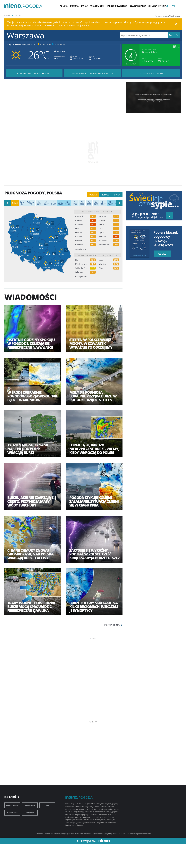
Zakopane (79, 272)
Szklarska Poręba (81, 268)
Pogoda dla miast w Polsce (97, 211)
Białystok (79, 216)
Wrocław (79, 245)
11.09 (103, 203)
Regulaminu (69, 834)
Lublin (101, 228)
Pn (22, 203)
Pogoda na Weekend (151, 73)
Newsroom (30, 805)
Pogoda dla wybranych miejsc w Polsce (97, 255)
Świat (84, 6)
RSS (47, 805)
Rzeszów (102, 237)
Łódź (77, 228)
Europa (74, 6)
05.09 (60, 203)
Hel (76, 260)
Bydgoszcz (103, 216)
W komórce (12, 812)
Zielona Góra (104, 245)
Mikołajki (102, 264)
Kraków (78, 220)
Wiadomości (97, 6)
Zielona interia (157, 6)
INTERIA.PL (117, 834)
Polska (64, 6)
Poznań (78, 237)
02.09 (39, 203)
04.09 (53, 203)
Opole (101, 232)
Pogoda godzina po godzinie (34, 73)
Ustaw (161, 253)
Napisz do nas (12, 805)
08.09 (82, 203)
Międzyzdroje (81, 264)
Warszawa (103, 241)
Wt (30, 203)
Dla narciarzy (138, 6)
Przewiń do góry (112, 624)
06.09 (67, 203)
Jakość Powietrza (117, 6)
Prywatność (97, 834)
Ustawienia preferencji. (83, 834)
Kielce (101, 224)
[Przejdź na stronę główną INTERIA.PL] (13, 6)
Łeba (101, 260)
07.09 (75, 203)
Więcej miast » (81, 249)
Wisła (101, 268)
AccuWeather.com (173, 16)
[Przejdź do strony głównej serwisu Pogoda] (32, 6)
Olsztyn (78, 232)
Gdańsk (102, 220)
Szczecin (78, 241)
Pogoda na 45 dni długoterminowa (92, 73)
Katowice (79, 224)
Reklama (30, 812)
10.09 (96, 203)
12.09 (110, 203)
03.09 (46, 203)
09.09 (89, 203)
